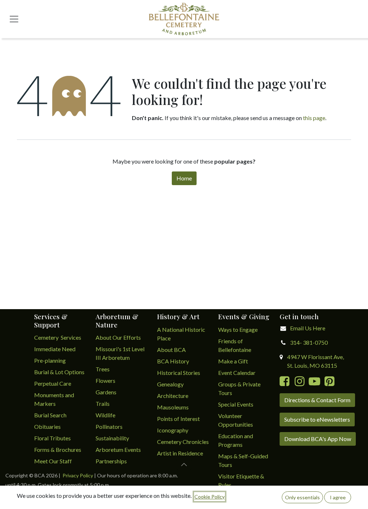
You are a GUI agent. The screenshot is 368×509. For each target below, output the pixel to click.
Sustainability (112, 438)
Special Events (235, 404)
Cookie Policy (209, 497)
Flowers (105, 380)
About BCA (171, 349)
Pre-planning (50, 360)
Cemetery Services (58, 337)
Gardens (106, 392)
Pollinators (109, 426)
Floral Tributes (52, 438)
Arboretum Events (118, 449)
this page (314, 117)
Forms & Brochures (57, 449)
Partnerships (111, 461)
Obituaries (47, 426)
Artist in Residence (180, 453)
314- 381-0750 (309, 342)
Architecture (172, 395)
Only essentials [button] (302, 497)
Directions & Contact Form (317, 399)
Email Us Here (307, 328)
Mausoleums (173, 407)
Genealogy (170, 384)
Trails (103, 403)
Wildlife (105, 415)
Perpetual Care (52, 383)
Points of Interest (178, 418)
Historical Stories (178, 372)
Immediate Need (54, 348)
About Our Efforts (118, 337)
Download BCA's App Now (317, 438)
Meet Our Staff (53, 461)
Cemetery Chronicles (183, 441)
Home (184, 178)
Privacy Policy (78, 475)
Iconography (172, 430)
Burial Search (50, 415)
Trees (103, 369)
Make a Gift (233, 361)
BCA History (173, 361)
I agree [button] (338, 497)
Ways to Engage (238, 329)
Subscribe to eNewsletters (317, 419)
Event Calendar (237, 372)
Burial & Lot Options (59, 371)
